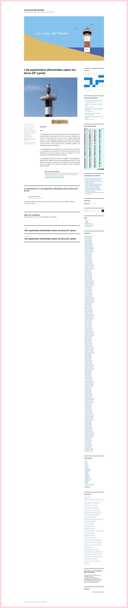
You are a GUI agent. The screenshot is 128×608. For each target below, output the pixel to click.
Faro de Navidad (89, 523)
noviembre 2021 (88, 315)
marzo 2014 (87, 444)
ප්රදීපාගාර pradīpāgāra (89, 484)
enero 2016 (87, 413)
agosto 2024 (87, 269)
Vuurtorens (26, 136)
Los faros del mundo (28, 124)
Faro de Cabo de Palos (90, 516)
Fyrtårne (26, 129)
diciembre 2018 (88, 364)
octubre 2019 (88, 350)
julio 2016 (87, 405)
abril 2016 (87, 409)
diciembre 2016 (88, 398)
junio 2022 (87, 306)
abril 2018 (87, 375)
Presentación (88, 556)
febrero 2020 (88, 345)
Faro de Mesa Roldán (90, 521)
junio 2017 (87, 389)
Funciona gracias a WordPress (40, 602)
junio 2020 (87, 339)
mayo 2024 (87, 273)
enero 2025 (87, 262)
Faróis (30, 127)
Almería (87, 497)
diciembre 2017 (88, 381)
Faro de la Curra (99, 519)
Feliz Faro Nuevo (88, 540)
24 (85, 86)
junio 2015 (87, 423)
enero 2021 (87, 329)
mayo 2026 (87, 240)
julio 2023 (87, 287)
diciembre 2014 (88, 431)
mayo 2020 (87, 340)
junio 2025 (87, 255)
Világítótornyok (27, 134)
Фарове (26, 137)
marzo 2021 (87, 327)
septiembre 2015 (88, 419)
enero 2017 (87, 396)
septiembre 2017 (88, 385)
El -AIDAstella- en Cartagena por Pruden (93, 100)
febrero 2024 (88, 278)
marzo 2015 (87, 427)
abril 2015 (87, 426)
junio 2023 (87, 289)
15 (99, 81)
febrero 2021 (87, 328)
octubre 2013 (87, 451)
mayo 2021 (87, 324)
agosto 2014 (87, 437)
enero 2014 (87, 447)
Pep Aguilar (99, 551)
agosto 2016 (87, 403)
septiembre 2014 (88, 436)
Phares (29, 132)
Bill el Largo (88, 502)
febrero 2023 (87, 294)
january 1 (87, 544)
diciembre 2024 (88, 264)
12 (91, 81)
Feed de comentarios (89, 225)
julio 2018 (87, 371)
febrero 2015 (87, 429)
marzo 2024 (87, 276)
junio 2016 (87, 406)
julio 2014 (87, 438)
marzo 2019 (87, 360)
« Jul (88, 90)
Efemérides (32, 142)
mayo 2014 (87, 441)
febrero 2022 (88, 311)
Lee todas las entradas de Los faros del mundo (54, 177)
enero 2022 (87, 313)
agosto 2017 (87, 387)
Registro (87, 220)
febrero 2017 (87, 395)
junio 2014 (87, 440)
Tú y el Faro (96, 561)
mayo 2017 (87, 391)
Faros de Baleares (89, 526)
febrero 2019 (87, 361)
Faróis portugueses (89, 535)
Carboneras (96, 502)
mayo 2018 (87, 374)
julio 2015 (87, 422)
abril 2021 (87, 325)
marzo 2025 (87, 259)
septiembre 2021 (88, 318)
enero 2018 (87, 380)
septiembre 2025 (88, 251)
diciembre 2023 (88, 280)
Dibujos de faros (88, 512)
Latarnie (30, 129)
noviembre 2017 (88, 382)
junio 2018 (87, 373)
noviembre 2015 (88, 416)
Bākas (25, 127)
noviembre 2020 (88, 332)
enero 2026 (87, 245)
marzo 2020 (87, 343)
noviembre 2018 (88, 366)
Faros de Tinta (99, 530)
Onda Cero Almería (89, 551)
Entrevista (96, 514)
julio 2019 (87, 354)
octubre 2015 (88, 417)
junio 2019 (87, 356)
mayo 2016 (87, 408)
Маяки (30, 136)
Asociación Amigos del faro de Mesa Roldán (93, 500)
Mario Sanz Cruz (95, 544)
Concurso (95, 507)
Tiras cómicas (88, 561)
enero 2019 (87, 363)
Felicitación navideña (90, 537)
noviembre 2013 (88, 450)
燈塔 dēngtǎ (87, 487)
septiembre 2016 (88, 402)
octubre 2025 (88, 250)
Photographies (88, 554)
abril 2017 (87, 392)
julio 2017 (87, 388)
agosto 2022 (87, 303)
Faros (33, 127)
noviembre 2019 (88, 349)
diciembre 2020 (88, 331)
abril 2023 (87, 292)
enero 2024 (87, 279)
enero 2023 (87, 296)
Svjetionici (26, 133)
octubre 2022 (88, 300)
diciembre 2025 (88, 247)
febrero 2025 (88, 261)
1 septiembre (27, 142)
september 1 (33, 143)
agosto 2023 (87, 286)
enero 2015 (87, 430)
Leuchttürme (27, 130)
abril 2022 (87, 308)
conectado (38, 217)
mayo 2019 (87, 357)
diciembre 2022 (88, 297)
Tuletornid (31, 133)
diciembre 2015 (88, 415)
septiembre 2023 (88, 285)
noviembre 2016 (88, 399)
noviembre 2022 (88, 299)
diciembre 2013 (88, 448)
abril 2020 (87, 342)
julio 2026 (87, 237)
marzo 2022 (87, 310)
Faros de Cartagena (89, 528)
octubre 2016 (88, 401)
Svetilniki (33, 132)
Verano (86, 563)
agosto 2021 (87, 320)
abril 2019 (87, 359)
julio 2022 (87, 304)
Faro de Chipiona (89, 519)
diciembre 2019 (88, 347)
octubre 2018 (88, 367)
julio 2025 (87, 254)
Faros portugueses (89, 533)
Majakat (26, 132)
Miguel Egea (88, 547)
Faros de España (89, 530)
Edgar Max (98, 512)
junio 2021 (87, 322)
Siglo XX (94, 558)
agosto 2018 (87, 370)
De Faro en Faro (95, 509)
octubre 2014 (88, 434)
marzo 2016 (87, 410)
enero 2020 (87, 346)
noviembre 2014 (88, 433)
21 (96, 83)
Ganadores (87, 542)
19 (91, 83)
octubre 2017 (88, 384)
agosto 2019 (87, 353)
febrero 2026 (88, 244)
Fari (28, 127)
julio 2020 (87, 338)
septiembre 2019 (88, 352)
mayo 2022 (87, 307)
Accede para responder (30, 203)
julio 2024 (87, 271)
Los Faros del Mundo (34, 10)
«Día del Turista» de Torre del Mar (92, 113)
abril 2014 (87, 443)
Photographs (97, 554)
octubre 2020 (88, 333)
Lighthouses (33, 130)
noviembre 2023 (88, 282)
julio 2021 (87, 321)
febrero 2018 (87, 378)
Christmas (87, 507)
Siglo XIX (87, 558)
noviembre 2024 (88, 265)
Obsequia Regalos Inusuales (91, 549)
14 (96, 81)
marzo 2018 (87, 377)
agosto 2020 (87, 336)
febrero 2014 (87, 445)
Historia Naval (27, 143)
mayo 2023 (87, 290)
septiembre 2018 (88, 368)
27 (94, 86)
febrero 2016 (87, 412)
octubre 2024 (88, 266)
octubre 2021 (88, 317)
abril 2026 (87, 241)
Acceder (86, 222)
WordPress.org (88, 226)
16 (102, 81)
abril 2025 (87, 258)
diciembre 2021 (88, 314)
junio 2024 (87, 272)
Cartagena (87, 505)
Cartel (95, 505)
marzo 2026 (87, 243)
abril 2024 (87, 275)
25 (88, 86)
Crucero (87, 509)
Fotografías (98, 540)
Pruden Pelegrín (97, 556)
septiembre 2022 (88, 301)
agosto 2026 (87, 236)
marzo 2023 (87, 293)
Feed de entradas (88, 223)
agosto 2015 (87, 420)
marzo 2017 (87, 394)
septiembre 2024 (88, 268)
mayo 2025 (87, 257)
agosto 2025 (87, 252)
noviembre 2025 (88, 248)
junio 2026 (87, 238)
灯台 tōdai (32, 139)
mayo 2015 (87, 424)
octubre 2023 (88, 283)
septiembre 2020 (88, 335)
